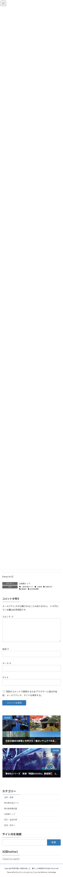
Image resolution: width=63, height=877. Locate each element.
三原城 (39, 587)
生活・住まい (9, 825)
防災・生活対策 (10, 819)
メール (6, 663)
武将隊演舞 (34, 589)
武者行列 (48, 587)
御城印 (23, 589)
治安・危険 (8, 797)
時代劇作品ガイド (11, 803)
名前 (5, 649)
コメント (7, 616)
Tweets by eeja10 (10, 858)
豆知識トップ (24, 583)
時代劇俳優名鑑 (10, 808)
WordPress (20, 872)
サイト (5, 677)
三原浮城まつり (27, 587)
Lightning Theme (32, 872)
